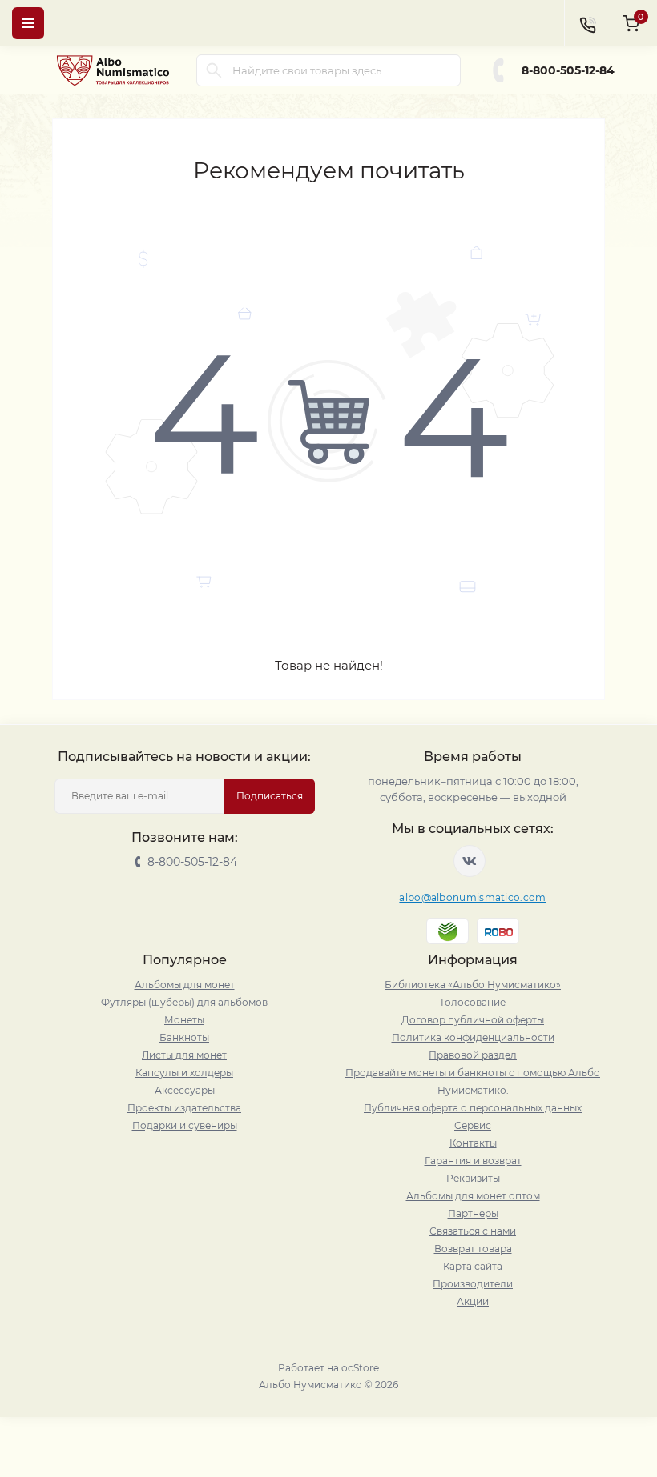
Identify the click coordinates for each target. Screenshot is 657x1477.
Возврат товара (473, 1249)
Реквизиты (473, 1178)
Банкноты (184, 1037)
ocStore (360, 1368)
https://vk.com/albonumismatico (469, 861)
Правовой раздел (473, 1055)
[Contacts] (587, 23)
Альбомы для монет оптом (473, 1196)
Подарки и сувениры (184, 1125)
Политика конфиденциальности (473, 1037)
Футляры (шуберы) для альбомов (184, 1002)
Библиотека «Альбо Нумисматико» (473, 985)
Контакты (473, 1143)
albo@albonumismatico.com (472, 897)
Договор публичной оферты (472, 1020)
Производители (473, 1284)
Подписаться (269, 796)
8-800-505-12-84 (568, 70)
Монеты (184, 1020)
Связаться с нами (472, 1231)
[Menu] (28, 23)
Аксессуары (185, 1090)
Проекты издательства (184, 1108)
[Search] (214, 70)
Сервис (472, 1125)
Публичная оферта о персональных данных (473, 1108)
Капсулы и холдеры (184, 1073)
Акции (473, 1301)
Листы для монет (184, 1055)
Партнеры (473, 1213)
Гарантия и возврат (473, 1161)
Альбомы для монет (185, 985)
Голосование (473, 1002)
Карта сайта (472, 1266)
